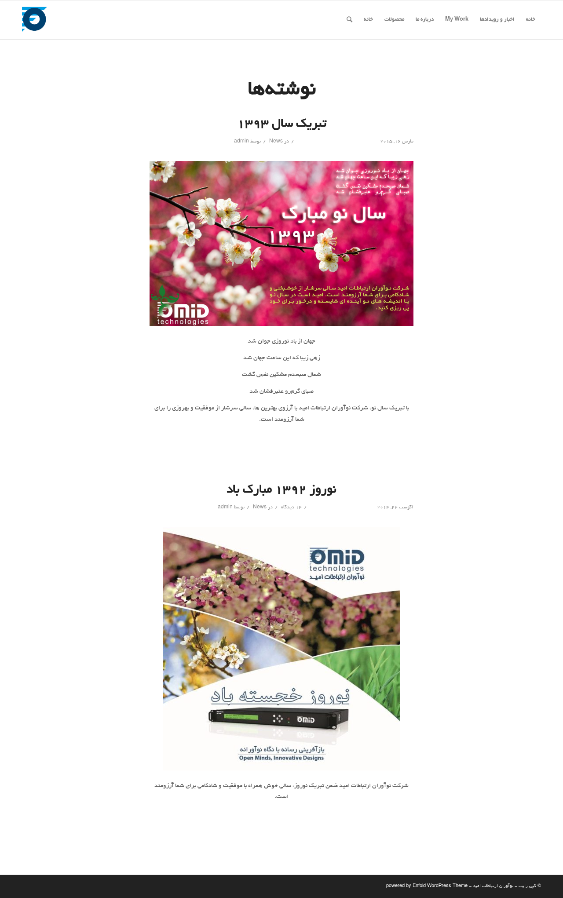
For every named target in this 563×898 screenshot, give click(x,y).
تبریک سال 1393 (281, 124)
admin (241, 141)
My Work (456, 19)
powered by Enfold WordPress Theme (427, 886)
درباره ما (425, 19)
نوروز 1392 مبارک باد (281, 490)
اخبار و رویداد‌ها (497, 19)
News (276, 141)
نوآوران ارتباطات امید (493, 886)
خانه (530, 19)
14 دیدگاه (291, 507)
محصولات (394, 19)
